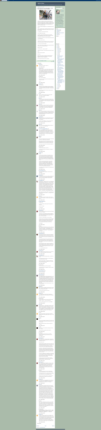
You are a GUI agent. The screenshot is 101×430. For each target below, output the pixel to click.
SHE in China (41, 3)
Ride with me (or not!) (59, 74)
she (39, 312)
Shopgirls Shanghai (41, 201)
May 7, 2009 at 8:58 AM (42, 399)
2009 (57, 47)
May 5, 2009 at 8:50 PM (42, 273)
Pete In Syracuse (41, 274)
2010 (57, 46)
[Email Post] (53, 60)
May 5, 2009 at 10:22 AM (42, 92)
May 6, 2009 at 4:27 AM (42, 325)
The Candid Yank (41, 233)
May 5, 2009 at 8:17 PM (42, 269)
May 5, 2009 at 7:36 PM (42, 249)
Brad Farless (40, 210)
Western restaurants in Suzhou (60, 81)
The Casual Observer (41, 170)
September (59, 51)
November (59, 49)
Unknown (40, 293)
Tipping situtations (59, 60)
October (59, 50)
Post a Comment (39, 423)
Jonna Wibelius (41, 180)
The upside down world (60, 75)
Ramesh (40, 64)
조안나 (40, 304)
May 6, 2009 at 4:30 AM (42, 331)
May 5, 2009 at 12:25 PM (42, 151)
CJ (39, 93)
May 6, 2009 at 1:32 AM (42, 316)
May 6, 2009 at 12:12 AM (42, 311)
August (58, 52)
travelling (58, 34)
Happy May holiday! (59, 82)
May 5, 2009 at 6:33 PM (42, 224)
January (59, 86)
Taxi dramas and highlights (60, 68)
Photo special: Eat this (60, 61)
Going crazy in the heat (60, 73)
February (59, 85)
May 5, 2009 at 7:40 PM (42, 263)
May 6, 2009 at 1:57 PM (42, 360)
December (59, 48)
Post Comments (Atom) (42, 427)
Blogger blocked (59, 69)
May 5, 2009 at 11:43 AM (42, 127)
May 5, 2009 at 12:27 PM (42, 169)
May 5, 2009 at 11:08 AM (42, 115)
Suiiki (39, 384)
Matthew (40, 286)
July (58, 53)
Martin (40, 124)
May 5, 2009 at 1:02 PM (42, 194)
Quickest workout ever (60, 67)
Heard (53, 61)
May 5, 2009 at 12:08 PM (42, 145)
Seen (57, 33)
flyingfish (40, 152)
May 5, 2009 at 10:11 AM (42, 82)
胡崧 (39, 136)
